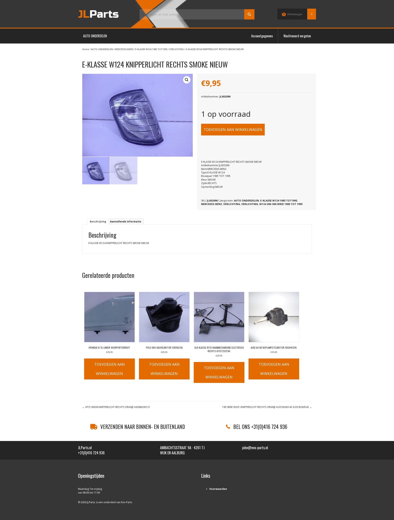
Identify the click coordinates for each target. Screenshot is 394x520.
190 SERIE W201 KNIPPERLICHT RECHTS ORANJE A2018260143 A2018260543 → (267, 407)
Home (85, 49)
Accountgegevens (262, 35)
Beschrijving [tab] (98, 221)
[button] (186, 80)
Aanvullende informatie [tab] (125, 221)
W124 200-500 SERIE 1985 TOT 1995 (280, 204)
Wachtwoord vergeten (297, 35)
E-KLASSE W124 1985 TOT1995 (151, 49)
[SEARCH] (249, 14)
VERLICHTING (176, 49)
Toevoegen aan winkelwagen (233, 129)
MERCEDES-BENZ (124, 49)
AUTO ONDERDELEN (95, 35)
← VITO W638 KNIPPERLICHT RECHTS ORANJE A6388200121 (116, 407)
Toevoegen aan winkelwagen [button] (109, 369)
